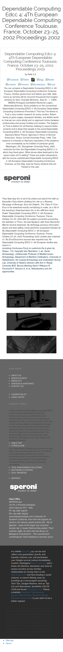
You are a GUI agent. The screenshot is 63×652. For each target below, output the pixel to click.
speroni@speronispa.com (21, 516)
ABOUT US (16, 375)
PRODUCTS (16, 381)
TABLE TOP (16, 443)
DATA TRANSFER (18, 473)
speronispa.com (18, 575)
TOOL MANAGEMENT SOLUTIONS (26, 467)
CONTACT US (17, 386)
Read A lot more (38, 563)
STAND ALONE (17, 446)
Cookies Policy (19, 394)
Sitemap (9, 640)
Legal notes (17, 397)
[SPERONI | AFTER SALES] (31, 344)
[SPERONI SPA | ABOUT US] (31, 299)
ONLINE (25, 551)
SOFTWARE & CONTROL (22, 470)
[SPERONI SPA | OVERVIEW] (31, 321)
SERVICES (15, 478)
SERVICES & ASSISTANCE (22, 383)
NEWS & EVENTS (19, 378)
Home (8, 643)
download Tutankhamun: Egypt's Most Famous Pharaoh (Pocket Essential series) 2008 (29, 595)
